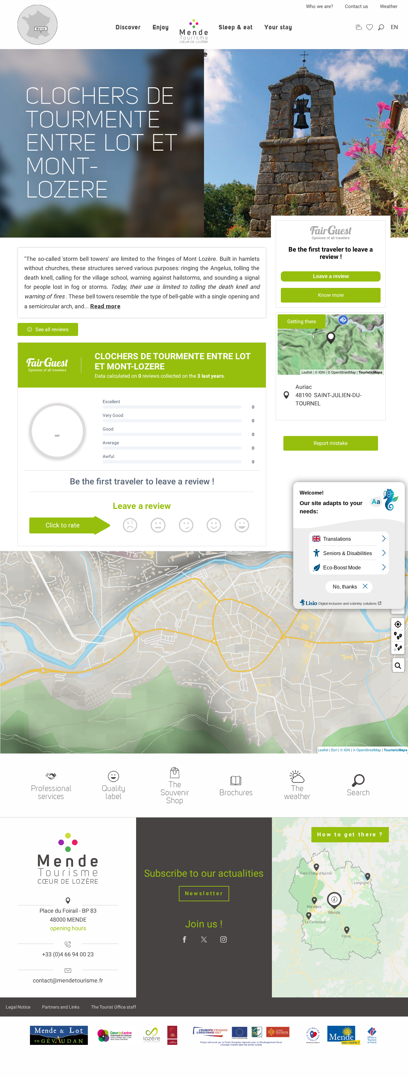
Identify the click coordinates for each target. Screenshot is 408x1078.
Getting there (301, 321)
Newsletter (204, 893)
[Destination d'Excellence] (313, 1035)
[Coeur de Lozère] (115, 1035)
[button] (381, 27)
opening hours (68, 928)
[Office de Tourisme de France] (372, 1035)
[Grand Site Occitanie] (172, 1035)
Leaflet (323, 749)
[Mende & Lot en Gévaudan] (59, 1035)
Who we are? (319, 6)
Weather (388, 6)
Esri (334, 749)
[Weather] (358, 27)
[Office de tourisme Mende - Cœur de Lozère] (194, 31)
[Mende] (343, 1035)
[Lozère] (151, 1035)
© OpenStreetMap (367, 749)
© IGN (345, 749)
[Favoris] (370, 27)
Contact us (356, 6)
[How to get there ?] (37, 43)
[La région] (241, 1035)
